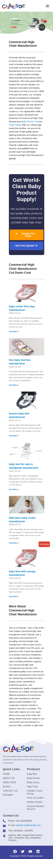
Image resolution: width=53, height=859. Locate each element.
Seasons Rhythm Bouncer (35, 807)
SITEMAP (8, 795)
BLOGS (7, 786)
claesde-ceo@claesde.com (28, 825)
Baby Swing (33, 782)
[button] (47, 6)
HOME (6, 774)
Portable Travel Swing (34, 792)
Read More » (14, 332)
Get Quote (44, 544)
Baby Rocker (28, 121)
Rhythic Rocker (34, 802)
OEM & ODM (9, 782)
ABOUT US (9, 778)
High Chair (32, 786)
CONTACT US (10, 791)
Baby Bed (32, 774)
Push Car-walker (35, 798)
